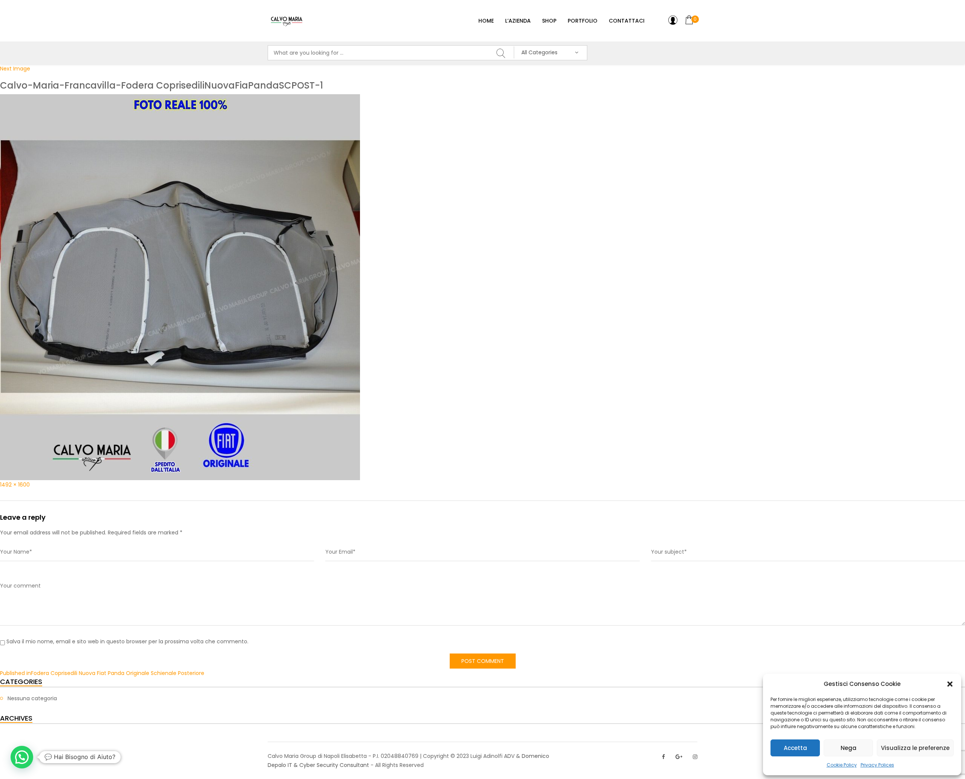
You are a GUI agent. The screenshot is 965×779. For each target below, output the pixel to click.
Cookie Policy (842, 765)
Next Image (15, 68)
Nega (848, 748)
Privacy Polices (877, 765)
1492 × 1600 (15, 484)
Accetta (795, 748)
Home (486, 20)
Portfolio (582, 20)
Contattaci (627, 20)
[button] (950, 684)
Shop (549, 20)
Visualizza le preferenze (915, 748)
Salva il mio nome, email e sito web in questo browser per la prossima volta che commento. (127, 641)
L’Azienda (518, 20)
